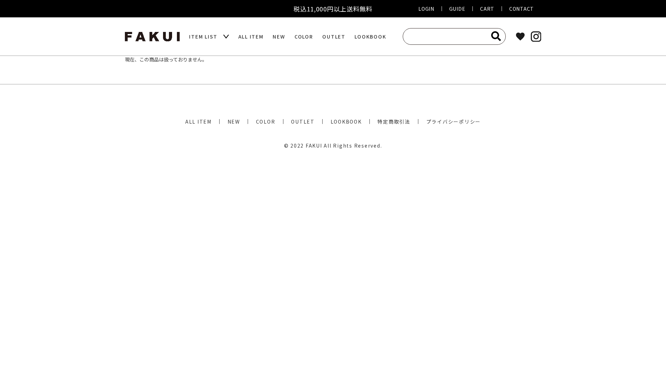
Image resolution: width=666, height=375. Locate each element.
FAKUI (314, 145)
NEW (279, 36)
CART (487, 8)
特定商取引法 (393, 121)
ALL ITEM (251, 36)
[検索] (496, 36)
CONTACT (521, 8)
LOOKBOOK (370, 36)
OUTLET (333, 36)
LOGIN (426, 8)
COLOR (303, 36)
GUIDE (457, 8)
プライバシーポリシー (453, 121)
